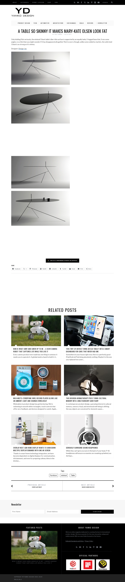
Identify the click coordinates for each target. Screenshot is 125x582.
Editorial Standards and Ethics (75, 541)
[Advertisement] (78, 12)
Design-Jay (23, 49)
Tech (35, 23)
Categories (25, 2)
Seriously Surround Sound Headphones (82, 447)
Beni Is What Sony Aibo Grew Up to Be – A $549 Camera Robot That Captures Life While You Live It (35, 350)
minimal (64, 475)
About (15, 2)
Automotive (45, 23)
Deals (82, 23)
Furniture (53, 475)
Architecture (58, 23)
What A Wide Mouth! (88, 486)
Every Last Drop (37, 486)
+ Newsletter (102, 23)
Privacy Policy (89, 541)
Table (73, 475)
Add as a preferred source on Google (63, 260)
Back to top (17, 579)
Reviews (90, 23)
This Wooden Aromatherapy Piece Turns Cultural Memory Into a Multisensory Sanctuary (86, 399)
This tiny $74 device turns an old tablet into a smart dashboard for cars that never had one (88, 350)
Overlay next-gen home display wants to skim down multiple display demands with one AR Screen (34, 449)
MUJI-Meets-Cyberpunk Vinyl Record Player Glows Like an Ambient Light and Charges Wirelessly (35, 399)
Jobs (56, 2)
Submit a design (38, 2)
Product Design (24, 23)
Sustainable (71, 23)
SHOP (49, 2)
